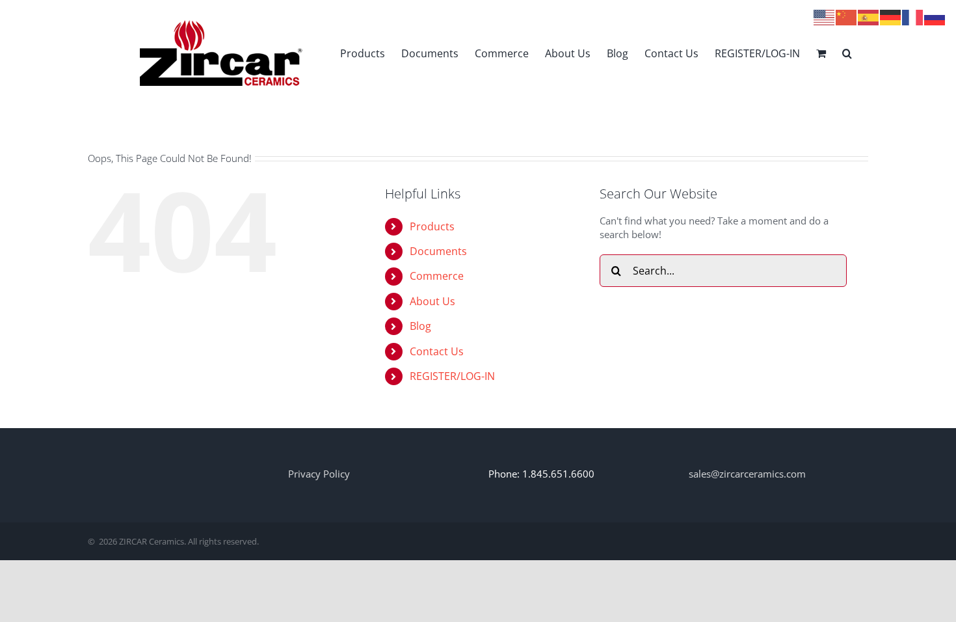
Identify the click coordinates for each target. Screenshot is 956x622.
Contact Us (437, 351)
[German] (891, 16)
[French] (913, 16)
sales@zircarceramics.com (747, 473)
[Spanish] (869, 16)
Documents (438, 251)
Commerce (437, 276)
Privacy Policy (319, 473)
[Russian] (935, 16)
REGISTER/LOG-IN (452, 376)
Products (432, 226)
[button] (847, 53)
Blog (420, 326)
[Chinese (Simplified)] (847, 16)
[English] (825, 16)
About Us (432, 301)
